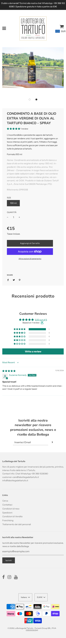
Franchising (7, 520)
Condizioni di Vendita (12, 516)
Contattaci (7, 504)
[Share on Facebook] (9, 280)
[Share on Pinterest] (19, 280)
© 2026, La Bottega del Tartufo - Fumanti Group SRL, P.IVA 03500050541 (32, 629)
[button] (29, 99)
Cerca (5, 500)
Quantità (11, 212)
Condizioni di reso (10, 508)
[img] (9, 371)
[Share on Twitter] (14, 280)
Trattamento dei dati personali (16, 524)
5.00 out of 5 (41, 319)
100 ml (13, 203)
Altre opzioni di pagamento (30, 258)
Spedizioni (7, 512)
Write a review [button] (33, 351)
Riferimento (13, 189)
